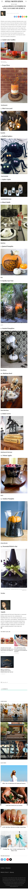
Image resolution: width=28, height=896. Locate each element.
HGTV (2, 495)
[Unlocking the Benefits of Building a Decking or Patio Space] (14, 731)
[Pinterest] (7, 859)
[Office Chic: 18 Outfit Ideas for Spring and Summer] (14, 774)
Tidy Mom (3, 593)
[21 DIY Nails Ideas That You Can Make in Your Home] (14, 818)
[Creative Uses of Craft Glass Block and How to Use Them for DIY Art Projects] (7, 640)
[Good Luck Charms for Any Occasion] (14, 796)
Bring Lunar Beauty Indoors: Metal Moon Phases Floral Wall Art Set (7, 671)
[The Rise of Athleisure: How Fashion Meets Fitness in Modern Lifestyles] (14, 750)
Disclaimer (8, 868)
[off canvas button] (2, 1)
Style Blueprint (4, 105)
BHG (2, 277)
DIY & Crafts (14, 4)
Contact (2, 868)
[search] (26, 1)
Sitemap (12, 872)
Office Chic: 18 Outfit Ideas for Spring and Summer (14, 783)
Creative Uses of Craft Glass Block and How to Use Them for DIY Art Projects (7, 649)
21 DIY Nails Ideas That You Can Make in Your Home (14, 827)
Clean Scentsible (4, 176)
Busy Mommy (4, 370)
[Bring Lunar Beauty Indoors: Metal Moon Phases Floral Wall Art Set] (7, 662)
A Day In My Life (4, 543)
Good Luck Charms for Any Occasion (14, 805)
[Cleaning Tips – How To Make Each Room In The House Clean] (14, 840)
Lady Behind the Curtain (6, 199)
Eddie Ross (3, 243)
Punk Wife (3, 132)
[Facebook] (2, 859)
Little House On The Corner (6, 452)
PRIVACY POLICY (5, 872)
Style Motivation (14, 1)
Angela (7, 13)
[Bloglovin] (10, 859)
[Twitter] (1, 628)
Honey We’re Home (5, 410)
